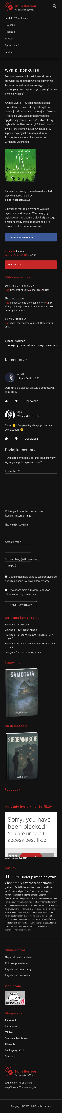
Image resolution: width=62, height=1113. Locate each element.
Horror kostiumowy (12, 902)
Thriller (12, 877)
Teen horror (14, 916)
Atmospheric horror (36, 883)
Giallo (41, 919)
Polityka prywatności (17, 963)
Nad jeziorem (14, 298)
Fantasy (23, 909)
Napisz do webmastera (18, 957)
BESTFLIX (23, 858)
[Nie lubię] (16, 401)
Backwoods (42, 926)
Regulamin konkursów (17, 975)
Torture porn (46, 909)
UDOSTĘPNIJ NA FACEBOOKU (21, 237)
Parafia (20, 251)
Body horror (14, 909)
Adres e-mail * (13, 542)
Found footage (49, 919)
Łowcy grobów (15, 318)
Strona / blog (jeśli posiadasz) (22, 559)
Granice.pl (10, 1056)
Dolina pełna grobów (20, 285)
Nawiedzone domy (37, 887)
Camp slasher (36, 923)
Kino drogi (28, 930)
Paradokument (11, 898)
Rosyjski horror (38, 916)
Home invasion (16, 912)
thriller (45, 290)
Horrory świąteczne (22, 923)
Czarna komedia (31, 895)
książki (22, 926)
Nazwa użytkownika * (17, 524)
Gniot (55, 898)
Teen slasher (17, 895)
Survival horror (36, 891)
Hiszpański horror (27, 898)
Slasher (42, 895)
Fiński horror (10, 923)
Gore (27, 891)
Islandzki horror (31, 926)
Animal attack (21, 905)
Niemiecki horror (25, 916)
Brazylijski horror (12, 926)
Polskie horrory (51, 902)
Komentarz (12, 471)
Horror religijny (17, 891)
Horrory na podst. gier (29, 919)
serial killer (35, 290)
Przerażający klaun (27, 629)
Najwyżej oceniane (33, 306)
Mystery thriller (39, 902)
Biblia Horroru (25, 6)
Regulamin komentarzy (18, 515)
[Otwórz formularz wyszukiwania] (53, 5)
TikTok (9, 1032)
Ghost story (13, 883)
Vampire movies (26, 902)
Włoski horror (16, 919)
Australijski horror (30, 912)
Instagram (11, 1026)
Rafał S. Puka (25, 1082)
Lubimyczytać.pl (14, 1050)
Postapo (45, 923)
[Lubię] (6, 401)
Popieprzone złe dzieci (36, 905)
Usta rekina (23, 624)
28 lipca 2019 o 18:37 (28, 416)
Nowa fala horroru (45, 912)
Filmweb (10, 1044)
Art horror (52, 923)
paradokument (18, 302)
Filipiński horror (17, 930)
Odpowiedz (31, 401)
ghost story (18, 310)
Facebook (11, 1020)
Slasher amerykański (44, 898)
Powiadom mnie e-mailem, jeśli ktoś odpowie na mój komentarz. (27, 592)
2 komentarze (14, 265)
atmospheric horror (37, 302)
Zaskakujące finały (33, 909)
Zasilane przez (12, 858)
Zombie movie (10, 905)
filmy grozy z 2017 (19, 290)
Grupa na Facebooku (16, 1038)
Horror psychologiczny (38, 877)
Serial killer (20, 887)
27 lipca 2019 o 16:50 (28, 378)
